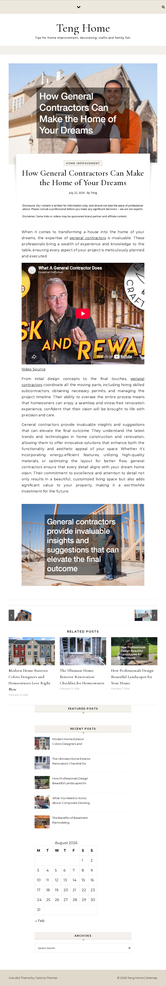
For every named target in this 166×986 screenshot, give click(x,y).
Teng (94, 193)
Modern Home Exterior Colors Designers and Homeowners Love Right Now (69, 742)
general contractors (88, 238)
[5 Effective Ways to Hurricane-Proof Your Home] (18, 615)
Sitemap (151, 978)
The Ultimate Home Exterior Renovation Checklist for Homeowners (82, 676)
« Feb (40, 921)
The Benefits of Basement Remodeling (70, 820)
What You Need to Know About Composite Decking (71, 800)
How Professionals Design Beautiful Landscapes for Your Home (132, 676)
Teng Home (83, 28)
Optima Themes (46, 978)
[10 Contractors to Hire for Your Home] (147, 615)
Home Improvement (83, 163)
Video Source (34, 369)
